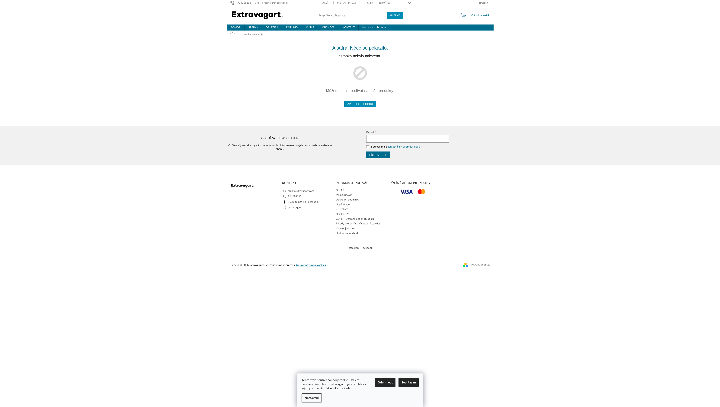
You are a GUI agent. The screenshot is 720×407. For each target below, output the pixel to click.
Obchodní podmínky (377, 3)
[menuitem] (235, 27)
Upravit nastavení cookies (311, 265)
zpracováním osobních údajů (404, 146)
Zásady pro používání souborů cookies (358, 223)
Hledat (395, 15)
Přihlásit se (378, 154)
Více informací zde (338, 388)
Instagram (354, 248)
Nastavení (312, 398)
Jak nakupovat (346, 3)
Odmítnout (385, 382)
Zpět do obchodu (360, 104)
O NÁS (325, 3)
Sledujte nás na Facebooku (303, 202)
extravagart (294, 207)
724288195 (294, 196)
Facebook (367, 248)
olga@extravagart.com (301, 191)
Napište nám (343, 204)
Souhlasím (408, 382)
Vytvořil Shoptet (480, 265)
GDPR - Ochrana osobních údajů (355, 219)
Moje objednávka (345, 228)
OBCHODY (342, 214)
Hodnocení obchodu (347, 233)
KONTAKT (342, 209)
